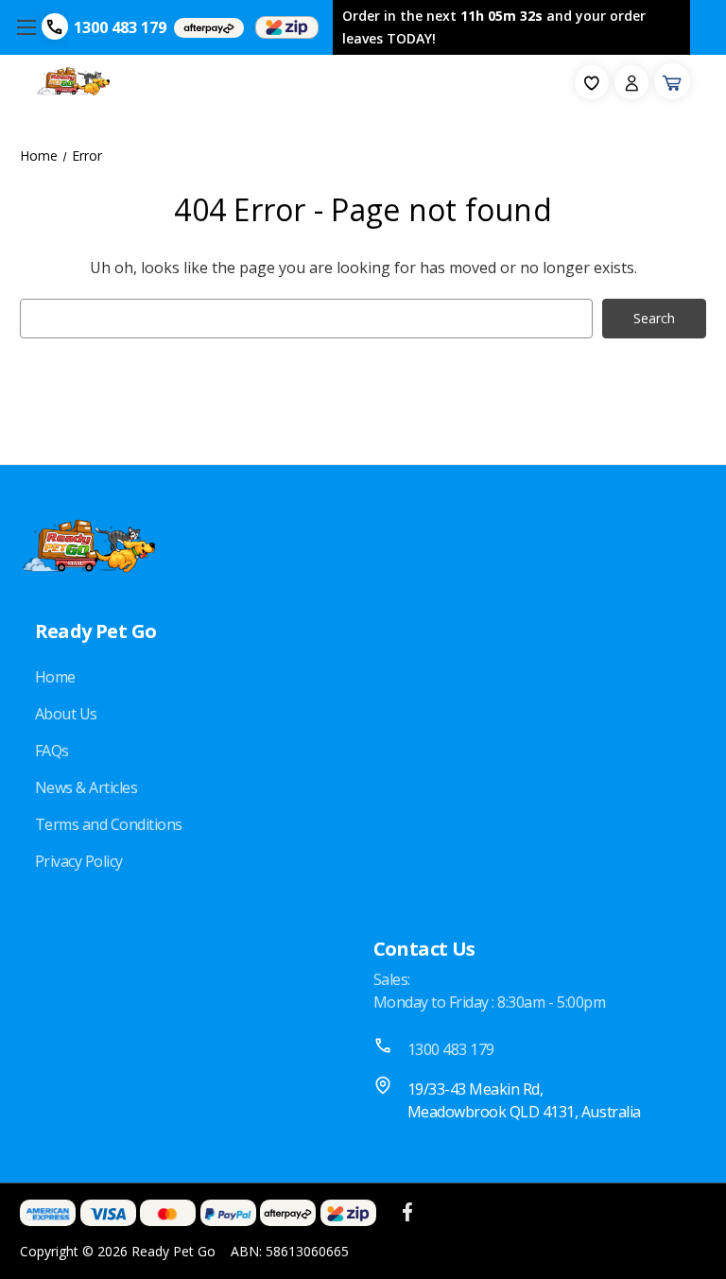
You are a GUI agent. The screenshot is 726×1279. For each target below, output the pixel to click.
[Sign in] (631, 82)
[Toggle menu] (26, 28)
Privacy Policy (79, 861)
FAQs (52, 750)
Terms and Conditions (108, 824)
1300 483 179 (120, 27)
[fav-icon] (592, 82)
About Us (66, 713)
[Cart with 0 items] (672, 81)
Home (55, 676)
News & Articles (86, 787)
